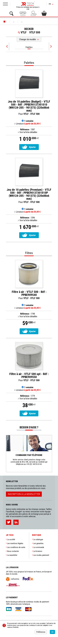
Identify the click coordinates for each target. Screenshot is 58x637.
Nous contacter (13, 551)
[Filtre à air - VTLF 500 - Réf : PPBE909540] (29, 274)
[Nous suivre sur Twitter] (8, 522)
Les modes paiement (41, 555)
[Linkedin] (16, 522)
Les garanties (38, 543)
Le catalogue (38, 539)
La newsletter (12, 555)
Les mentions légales (15, 543)
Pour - (29, 107)
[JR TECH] (4, 21)
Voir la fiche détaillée (28, 132)
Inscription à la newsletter (24, 494)
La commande (38, 547)
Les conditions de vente (16, 547)
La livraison (37, 551)
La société (11, 539)
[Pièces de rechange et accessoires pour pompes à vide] (28, 3)
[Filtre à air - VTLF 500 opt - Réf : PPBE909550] (29, 356)
